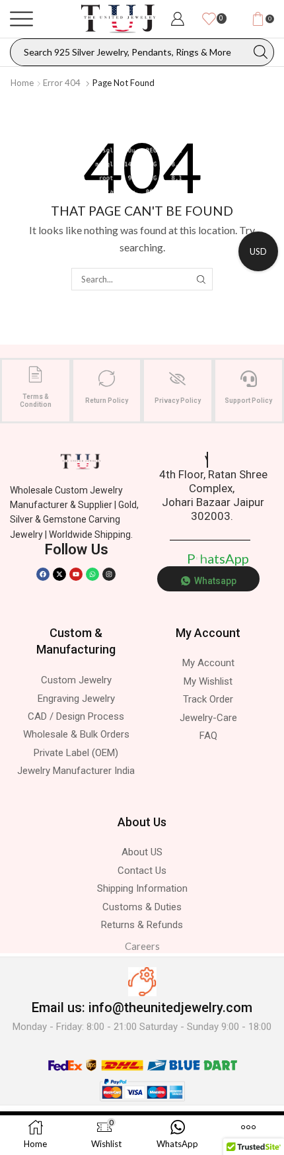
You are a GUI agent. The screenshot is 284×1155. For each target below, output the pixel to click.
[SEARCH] (201, 279)
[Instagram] (109, 574)
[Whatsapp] (92, 574)
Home (22, 82)
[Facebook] (43, 574)
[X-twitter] (59, 574)
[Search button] (260, 52)
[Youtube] (76, 574)
